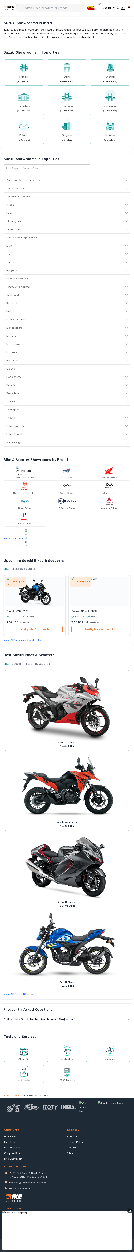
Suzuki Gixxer (67, 982)
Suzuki (16, 1095)
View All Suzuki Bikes (17, 994)
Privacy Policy (75, 1142)
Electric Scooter (24, 569)
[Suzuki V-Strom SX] (67, 786)
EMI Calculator (12, 1147)
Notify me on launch (34, 629)
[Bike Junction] (9, 8)
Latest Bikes (11, 1142)
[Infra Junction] (68, 1107)
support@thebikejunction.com (27, 1182)
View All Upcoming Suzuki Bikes (23, 639)
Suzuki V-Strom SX (67, 822)
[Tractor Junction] (13, 1107)
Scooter (17, 664)
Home (6, 1095)
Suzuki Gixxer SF (67, 742)
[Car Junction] (87, 1107)
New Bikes (10, 1136)
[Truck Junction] (31, 1107)
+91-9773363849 (19, 1188)
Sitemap (72, 1153)
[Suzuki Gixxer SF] (67, 706)
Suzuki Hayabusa (67, 902)
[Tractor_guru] (113, 1107)
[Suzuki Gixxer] (67, 945)
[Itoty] (50, 1107)
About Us (72, 1136)
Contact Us (73, 1147)
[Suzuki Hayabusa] (67, 866)
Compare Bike (12, 1153)
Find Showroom (13, 1158)
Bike (6, 569)
